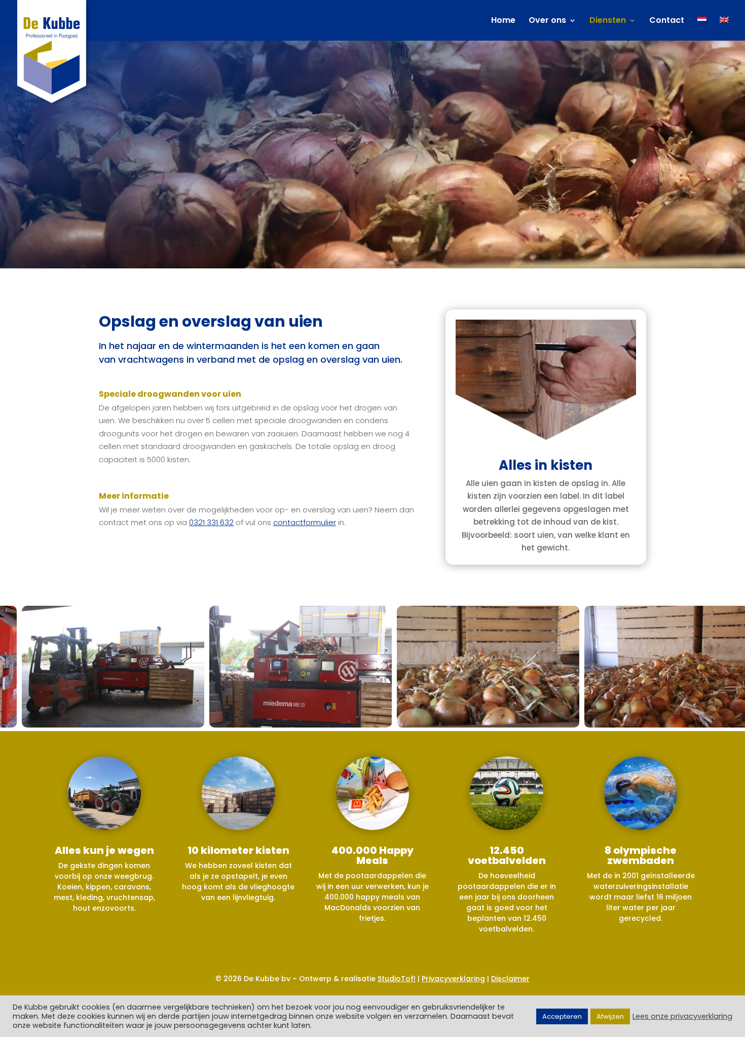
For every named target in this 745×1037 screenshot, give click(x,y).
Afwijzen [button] (610, 1016)
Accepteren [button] (562, 1016)
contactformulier (304, 522)
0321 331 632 (211, 522)
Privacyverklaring (453, 979)
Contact (666, 21)
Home (503, 21)
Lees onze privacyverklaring (682, 1016)
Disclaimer (510, 979)
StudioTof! (397, 979)
